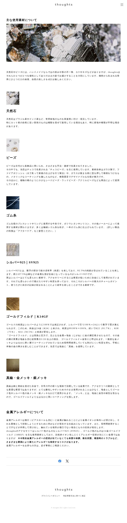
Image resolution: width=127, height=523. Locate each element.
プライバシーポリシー (51, 496)
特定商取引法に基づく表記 (74, 496)
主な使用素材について (21, 20)
